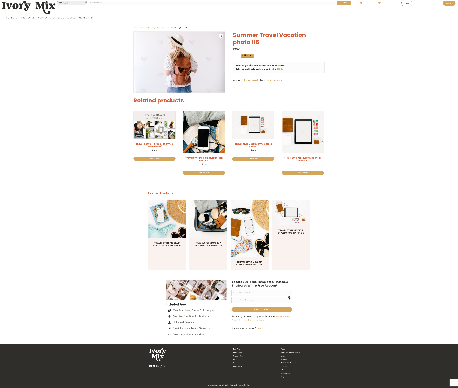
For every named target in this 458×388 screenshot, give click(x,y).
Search (344, 3)
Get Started (261, 309)
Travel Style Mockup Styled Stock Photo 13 (208, 244)
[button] (221, 36)
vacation (277, 80)
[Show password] (289, 297)
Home (136, 28)
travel (268, 80)
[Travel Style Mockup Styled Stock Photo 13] (208, 219)
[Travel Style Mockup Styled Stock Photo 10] (167, 219)
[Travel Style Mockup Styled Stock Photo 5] (291, 212)
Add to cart (247, 56)
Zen (248, 385)
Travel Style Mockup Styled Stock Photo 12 (249, 263)
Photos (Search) (148, 28)
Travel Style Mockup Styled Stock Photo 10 (167, 244)
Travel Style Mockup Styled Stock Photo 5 (291, 231)
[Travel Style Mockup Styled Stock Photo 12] (250, 228)
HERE (280, 69)
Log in (260, 328)
